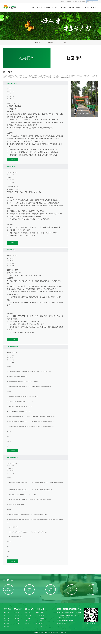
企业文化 (6, 615)
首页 (33, 7)
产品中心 (47, 7)
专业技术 (28, 612)
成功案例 (39, 623)
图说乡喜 (6, 626)
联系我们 (94, 7)
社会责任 (6, 618)
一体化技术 (40, 612)
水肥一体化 (62, 7)
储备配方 (28, 615)
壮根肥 (17, 612)
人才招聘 (87, 38)
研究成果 (28, 618)
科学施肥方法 (40, 618)
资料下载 (39, 621)
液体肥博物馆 (81, 1)
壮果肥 (17, 621)
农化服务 (71, 7)
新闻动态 (78, 7)
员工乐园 (6, 621)
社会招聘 (92, 38)
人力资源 (86, 7)
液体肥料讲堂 (40, 615)
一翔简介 (6, 612)
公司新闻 (6, 623)
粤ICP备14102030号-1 (61, 632)
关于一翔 (39, 7)
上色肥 (17, 618)
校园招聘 (74, 57)
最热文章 (69, 1)
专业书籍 (39, 626)
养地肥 (17, 623)
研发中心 (54, 7)
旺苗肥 (17, 615)
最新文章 (75, 1)
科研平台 (28, 621)
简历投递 (13, 159)
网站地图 (63, 1)
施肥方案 (28, 623)
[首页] (82, 38)
